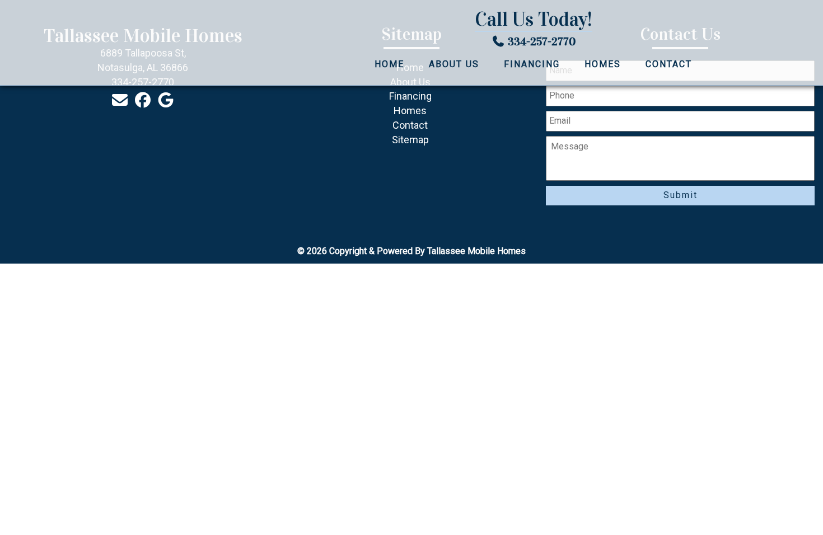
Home (389, 64)
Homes (602, 64)
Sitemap (410, 140)
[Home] (127, 42)
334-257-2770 (542, 41)
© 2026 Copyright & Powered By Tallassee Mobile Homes (411, 251)
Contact (669, 64)
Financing (532, 64)
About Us (454, 64)
